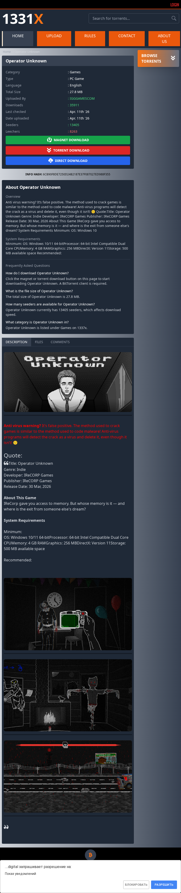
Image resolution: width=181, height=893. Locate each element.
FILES (39, 342)
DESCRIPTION (16, 342)
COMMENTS (60, 342)
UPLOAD (54, 35)
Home (7, 52)
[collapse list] (173, 58)
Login (174, 5)
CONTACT (126, 35)
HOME (18, 35)
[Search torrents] (174, 18)
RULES (90, 35)
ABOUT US (164, 38)
